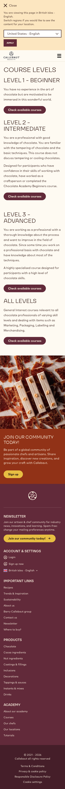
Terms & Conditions (32, 766)
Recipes (8, 587)
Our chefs (10, 723)
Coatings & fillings (15, 664)
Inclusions (9, 670)
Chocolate (10, 646)
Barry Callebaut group (17, 611)
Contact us (10, 617)
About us (9, 605)
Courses (9, 717)
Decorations (11, 676)
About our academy (16, 711)
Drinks (7, 694)
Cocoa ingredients (15, 652)
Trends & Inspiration (16, 593)
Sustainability (12, 599)
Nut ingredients (13, 658)
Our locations (12, 729)
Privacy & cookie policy (32, 771)
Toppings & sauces (15, 682)
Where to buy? (12, 629)
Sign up (13, 474)
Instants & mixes (14, 688)
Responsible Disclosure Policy (32, 776)
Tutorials (9, 735)
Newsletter (10, 623)
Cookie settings (32, 782)
